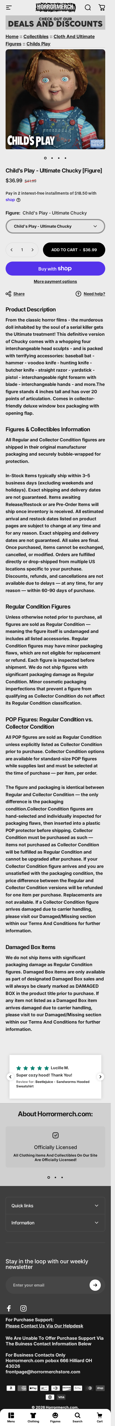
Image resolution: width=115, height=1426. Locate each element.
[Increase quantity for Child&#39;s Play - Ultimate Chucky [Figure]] (32, 250)
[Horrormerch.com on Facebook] (9, 1308)
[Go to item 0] (45, 158)
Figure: (46, 213)
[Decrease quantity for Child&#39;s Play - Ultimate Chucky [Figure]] (12, 250)
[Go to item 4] (65, 158)
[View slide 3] (62, 1177)
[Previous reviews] (10, 1076)
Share (19, 293)
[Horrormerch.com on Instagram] (23, 1308)
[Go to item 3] (59, 158)
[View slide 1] (48, 1177)
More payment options (55, 281)
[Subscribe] (95, 1285)
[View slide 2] (55, 1177)
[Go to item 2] (52, 158)
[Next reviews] (100, 1076)
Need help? (94, 293)
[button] (55, 1077)
